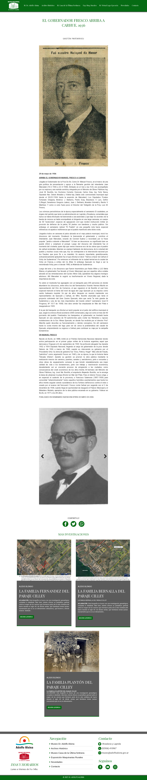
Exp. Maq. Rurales (90, 5)
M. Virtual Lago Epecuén (108, 5)
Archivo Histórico (48, 5)
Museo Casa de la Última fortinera (67, 753)
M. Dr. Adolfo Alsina (31, 5)
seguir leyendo (26, 617)
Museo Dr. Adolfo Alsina (62, 744)
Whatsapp (81, 524)
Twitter (73, 524)
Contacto (135, 5)
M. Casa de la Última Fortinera (68, 5)
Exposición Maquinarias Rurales (67, 757)
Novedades (125, 5)
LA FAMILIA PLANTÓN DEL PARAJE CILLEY (69, 684)
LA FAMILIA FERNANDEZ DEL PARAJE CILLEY (44, 593)
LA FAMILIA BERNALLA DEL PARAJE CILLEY (101, 593)
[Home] (13, 5)
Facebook (65, 524)
